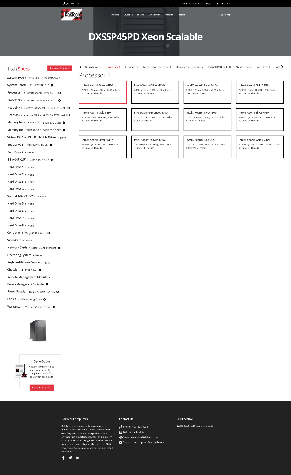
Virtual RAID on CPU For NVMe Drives (229, 67)
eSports (140, 14)
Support (181, 14)
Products (169, 14)
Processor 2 (132, 67)
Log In (222, 14)
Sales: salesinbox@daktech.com (140, 437)
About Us (186, 4)
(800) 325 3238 (72, 3)
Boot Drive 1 (263, 67)
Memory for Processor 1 (157, 67)
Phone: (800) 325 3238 (135, 426)
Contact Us (198, 4)
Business (115, 14)
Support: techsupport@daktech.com (143, 442)
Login (208, 4)
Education (128, 14)
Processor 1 (113, 67)
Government (154, 14)
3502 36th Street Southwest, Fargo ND (196, 426)
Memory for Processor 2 (189, 67)
